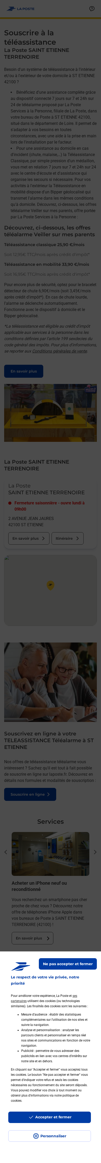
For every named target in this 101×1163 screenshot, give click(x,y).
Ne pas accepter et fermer (68, 964)
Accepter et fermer (53, 1117)
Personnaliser (53, 1136)
